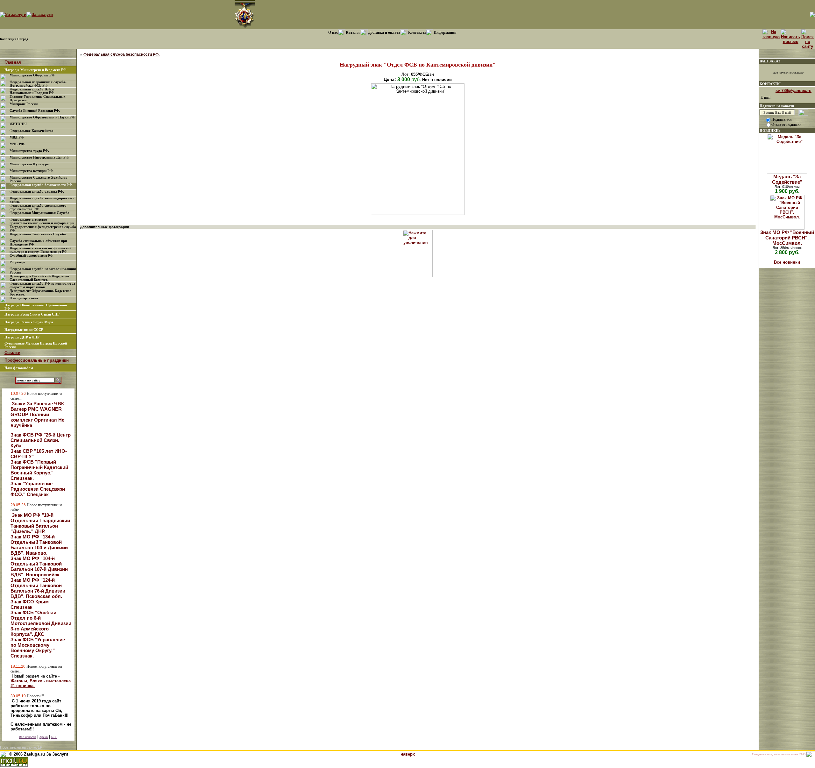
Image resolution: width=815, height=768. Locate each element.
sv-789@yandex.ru (793, 90)
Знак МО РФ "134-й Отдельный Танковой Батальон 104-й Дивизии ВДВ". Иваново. (39, 545)
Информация (445, 32)
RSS (54, 737)
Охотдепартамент (24, 298)
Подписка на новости (777, 106)
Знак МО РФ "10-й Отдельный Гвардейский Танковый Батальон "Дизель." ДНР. (40, 523)
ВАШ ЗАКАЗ (770, 61)
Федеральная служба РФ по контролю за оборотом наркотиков (42, 285)
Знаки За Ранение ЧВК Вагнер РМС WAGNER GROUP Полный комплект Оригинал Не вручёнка (37, 414)
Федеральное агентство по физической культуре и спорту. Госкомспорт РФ (40, 249)
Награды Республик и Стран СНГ (32, 314)
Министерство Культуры (30, 164)
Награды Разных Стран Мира (28, 322)
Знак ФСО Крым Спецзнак (30, 604)
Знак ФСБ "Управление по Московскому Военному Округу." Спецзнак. (38, 647)
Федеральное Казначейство (31, 130)
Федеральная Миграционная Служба (39, 213)
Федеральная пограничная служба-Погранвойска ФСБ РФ (38, 83)
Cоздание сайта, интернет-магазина (775, 754)
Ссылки (12, 352)
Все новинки (787, 262)
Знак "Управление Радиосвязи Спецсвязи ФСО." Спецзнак (38, 489)
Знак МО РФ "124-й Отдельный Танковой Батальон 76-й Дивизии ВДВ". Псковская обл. (38, 588)
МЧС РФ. (17, 144)
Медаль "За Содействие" (787, 179)
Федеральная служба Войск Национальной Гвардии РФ (32, 91)
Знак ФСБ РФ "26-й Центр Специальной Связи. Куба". (41, 440)
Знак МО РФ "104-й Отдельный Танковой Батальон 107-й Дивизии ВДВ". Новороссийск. (39, 566)
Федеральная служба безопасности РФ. (41, 185)
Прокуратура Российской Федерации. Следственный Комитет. (40, 277)
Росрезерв (17, 262)
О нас (333, 32)
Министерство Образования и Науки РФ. (42, 117)
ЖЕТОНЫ (18, 124)
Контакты (417, 32)
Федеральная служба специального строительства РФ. (38, 207)
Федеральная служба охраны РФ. (37, 191)
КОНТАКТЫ (770, 84)
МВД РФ (17, 137)
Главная (12, 62)
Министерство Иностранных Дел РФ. (39, 157)
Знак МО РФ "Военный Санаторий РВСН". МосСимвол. (787, 238)
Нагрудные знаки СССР (23, 329)
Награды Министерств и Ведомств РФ (35, 70)
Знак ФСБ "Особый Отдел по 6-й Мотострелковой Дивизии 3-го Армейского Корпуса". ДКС (41, 623)
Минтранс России (24, 104)
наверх (407, 754)
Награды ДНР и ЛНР (21, 337)
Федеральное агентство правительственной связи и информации (42, 221)
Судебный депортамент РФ (31, 255)
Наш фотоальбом (18, 368)
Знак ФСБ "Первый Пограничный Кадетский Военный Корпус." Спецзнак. (39, 470)
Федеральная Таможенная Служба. (38, 234)
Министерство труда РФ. (29, 151)
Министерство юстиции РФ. (31, 171)
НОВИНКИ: (770, 130)
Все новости (27, 737)
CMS (802, 754)
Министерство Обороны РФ (32, 75)
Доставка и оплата (384, 32)
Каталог (353, 32)
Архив (43, 737)
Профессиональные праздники (36, 360)
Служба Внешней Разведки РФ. (35, 110)
